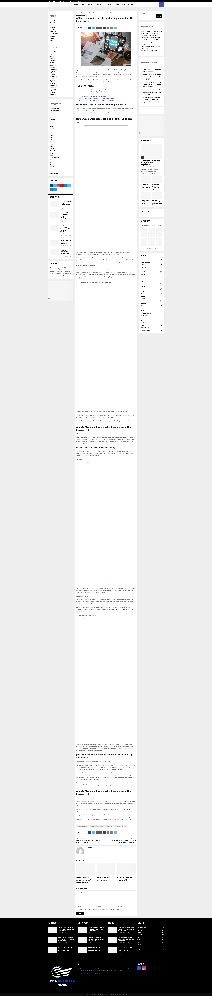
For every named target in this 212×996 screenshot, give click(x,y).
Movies (51, 153)
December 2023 (54, 69)
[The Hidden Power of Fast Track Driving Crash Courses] (54, 243)
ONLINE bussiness (54, 157)
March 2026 (53, 31)
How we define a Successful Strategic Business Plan (146, 187)
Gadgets (130, 5)
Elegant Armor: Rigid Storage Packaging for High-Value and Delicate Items (65, 204)
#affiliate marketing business (96, 826)
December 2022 (54, 76)
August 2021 (53, 90)
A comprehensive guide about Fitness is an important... (156, 187)
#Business (124, 826)
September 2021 (54, 87)
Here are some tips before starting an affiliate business (94, 92)
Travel (117, 5)
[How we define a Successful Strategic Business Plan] (146, 179)
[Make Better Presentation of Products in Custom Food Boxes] (54, 252)
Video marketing (54, 173)
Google (51, 144)
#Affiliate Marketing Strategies (112, 826)
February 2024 (53, 65)
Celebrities (52, 119)
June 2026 (52, 25)
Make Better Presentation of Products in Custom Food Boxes (65, 252)
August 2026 (53, 20)
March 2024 (53, 63)
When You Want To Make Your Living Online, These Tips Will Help (123, 841)
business (102, 108)
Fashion (52, 128)
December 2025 (54, 34)
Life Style (99, 5)
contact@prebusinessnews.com (92, 973)
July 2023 (52, 72)
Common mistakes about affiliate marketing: (94, 96)
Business (76, 5)
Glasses (52, 142)
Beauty (51, 112)
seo (51, 162)
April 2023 (52, 74)
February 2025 (53, 40)
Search (143, 13)
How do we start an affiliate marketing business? (92, 90)
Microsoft (52, 151)
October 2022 (53, 78)
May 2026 (52, 27)
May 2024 (52, 58)
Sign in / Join (62, 1)
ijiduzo (144, 90)
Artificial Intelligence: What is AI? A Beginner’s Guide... (157, 202)
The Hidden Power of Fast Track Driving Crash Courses (65, 241)
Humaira (79, 24)
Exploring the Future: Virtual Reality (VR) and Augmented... (151, 162)
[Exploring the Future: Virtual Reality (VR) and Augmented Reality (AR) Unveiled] (151, 151)
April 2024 (52, 60)
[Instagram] (144, 968)
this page (62, 275)
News (51, 155)
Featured (52, 130)
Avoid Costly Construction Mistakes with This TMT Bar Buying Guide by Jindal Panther (65, 229)
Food (123, 5)
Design (51, 121)
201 (153, 166)
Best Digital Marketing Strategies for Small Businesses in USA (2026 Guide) (106, 879)
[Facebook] (139, 968)
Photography (53, 160)
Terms (79, 1)
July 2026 (52, 22)
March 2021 (53, 94)
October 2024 (53, 47)
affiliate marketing (120, 70)
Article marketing (54, 110)
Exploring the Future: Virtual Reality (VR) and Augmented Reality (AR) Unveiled (152, 69)
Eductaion (52, 126)
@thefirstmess (151, 248)
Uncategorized (53, 171)
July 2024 (52, 54)
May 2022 (52, 81)
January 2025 (53, 42)
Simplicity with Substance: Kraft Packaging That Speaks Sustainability (64, 216)
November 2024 (54, 45)
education (52, 124)
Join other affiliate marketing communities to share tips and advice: (97, 98)
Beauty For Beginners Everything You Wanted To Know (88, 841)
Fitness (109, 5)
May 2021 (52, 92)
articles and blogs (110, 590)
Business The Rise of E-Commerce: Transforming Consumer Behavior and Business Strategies (83, 879)
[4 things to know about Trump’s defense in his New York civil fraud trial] (146, 195)
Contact (74, 1)
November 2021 (54, 85)
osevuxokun (146, 82)
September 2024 (54, 49)
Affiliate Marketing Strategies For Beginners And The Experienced (96, 94)
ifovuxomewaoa (147, 97)
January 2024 (53, 67)
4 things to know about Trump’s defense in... (145, 201)
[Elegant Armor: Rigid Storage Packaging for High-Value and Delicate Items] (54, 204)
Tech (83, 5)
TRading (52, 166)
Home (90, 5)
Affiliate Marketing (85, 15)
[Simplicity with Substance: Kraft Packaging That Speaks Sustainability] (54, 215)
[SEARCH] (160, 110)
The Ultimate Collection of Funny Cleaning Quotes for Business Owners (124, 879)
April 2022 (52, 83)
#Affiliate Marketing (82, 826)
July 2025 (52, 36)
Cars (51, 117)
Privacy (69, 1)
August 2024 (53, 51)
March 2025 (53, 38)
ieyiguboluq (145, 74)
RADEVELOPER (123, 994)
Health (51, 146)
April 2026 (52, 29)
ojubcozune (146, 67)
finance (52, 133)
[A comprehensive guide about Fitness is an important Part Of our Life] (157, 179)
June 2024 (52, 56)
